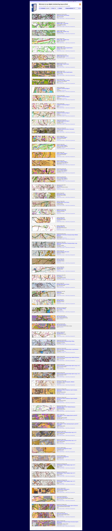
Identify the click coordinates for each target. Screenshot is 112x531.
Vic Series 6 (59, 186)
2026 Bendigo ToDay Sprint (63, 489)
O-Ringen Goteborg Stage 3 (63, 104)
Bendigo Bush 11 (61, 218)
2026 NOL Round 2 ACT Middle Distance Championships (66, 407)
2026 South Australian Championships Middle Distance (67, 235)
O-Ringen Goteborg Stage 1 (63, 121)
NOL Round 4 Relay (61, 308)
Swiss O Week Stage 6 (62, 137)
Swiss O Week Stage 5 (62, 145)
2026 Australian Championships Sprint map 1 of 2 (68, 373)
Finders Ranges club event (63, 251)
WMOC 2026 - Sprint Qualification (64, 72)
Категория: (43, 8)
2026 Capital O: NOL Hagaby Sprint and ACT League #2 (67, 416)
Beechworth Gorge (61, 194)
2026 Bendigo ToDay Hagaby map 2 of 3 (66, 473)
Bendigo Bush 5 (60, 300)
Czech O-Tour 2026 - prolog (63, 80)
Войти (47, 1)
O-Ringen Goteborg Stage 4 (63, 96)
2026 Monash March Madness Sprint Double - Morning (67, 399)
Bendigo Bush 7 (60, 268)
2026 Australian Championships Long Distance (67, 349)
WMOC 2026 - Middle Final (63, 39)
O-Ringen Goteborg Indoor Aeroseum (65, 129)
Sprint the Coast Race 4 (62, 497)
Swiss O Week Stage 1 (62, 177)
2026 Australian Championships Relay (65, 341)
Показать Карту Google (60, 18)
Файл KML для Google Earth (70, 18)
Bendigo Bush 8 (60, 259)
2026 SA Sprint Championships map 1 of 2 (66, 440)
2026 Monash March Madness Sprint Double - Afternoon (67, 390)
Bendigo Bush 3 (60, 333)
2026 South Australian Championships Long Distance (67, 244)
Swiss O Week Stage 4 (62, 153)
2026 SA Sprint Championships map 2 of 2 (66, 432)
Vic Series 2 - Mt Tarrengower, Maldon (65, 381)
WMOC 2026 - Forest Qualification (65, 47)
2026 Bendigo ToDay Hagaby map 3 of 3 (66, 464)
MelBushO (59, 292)
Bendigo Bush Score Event (63, 202)
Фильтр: (60, 8)
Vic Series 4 (59, 276)
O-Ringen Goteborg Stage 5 (63, 88)
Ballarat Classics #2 (61, 210)
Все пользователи (64, 1)
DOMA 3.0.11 (80, 1)
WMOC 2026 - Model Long (63, 31)
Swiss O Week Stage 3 (62, 161)
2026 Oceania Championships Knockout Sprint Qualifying (67, 522)
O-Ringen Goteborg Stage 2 (63, 112)
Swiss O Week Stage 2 (62, 169)
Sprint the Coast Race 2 (62, 513)
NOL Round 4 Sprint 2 (62, 316)
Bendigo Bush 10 (61, 226)
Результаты (61, 17)
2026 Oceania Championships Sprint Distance (67, 505)
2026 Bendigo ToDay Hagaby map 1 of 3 (66, 481)
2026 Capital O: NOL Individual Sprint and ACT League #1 (67, 424)
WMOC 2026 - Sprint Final (63, 64)
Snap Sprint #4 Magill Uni (63, 456)
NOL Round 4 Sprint (61, 324)
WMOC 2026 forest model (63, 56)
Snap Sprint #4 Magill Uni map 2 (64, 448)
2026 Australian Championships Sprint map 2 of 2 (68, 365)
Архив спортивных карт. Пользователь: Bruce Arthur (37, 1)
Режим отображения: (69, 8)
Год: (53, 8)
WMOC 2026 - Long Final (62, 23)
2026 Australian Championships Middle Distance (68, 357)
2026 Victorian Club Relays (63, 15)
